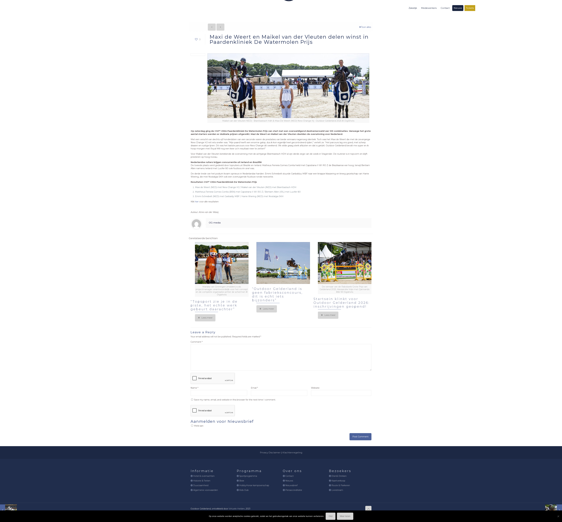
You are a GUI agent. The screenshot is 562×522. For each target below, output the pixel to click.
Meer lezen (345, 516)
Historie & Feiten (201, 480)
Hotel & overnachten (204, 476)
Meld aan (198, 425)
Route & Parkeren (340, 485)
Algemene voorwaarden (205, 490)
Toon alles (366, 27)
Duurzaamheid (200, 485)
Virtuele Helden (237, 508)
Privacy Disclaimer (270, 452)
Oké (331, 516)
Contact (289, 476)
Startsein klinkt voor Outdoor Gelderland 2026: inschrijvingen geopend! (341, 303)
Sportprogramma (248, 476)
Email (254, 388)
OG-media (215, 222)
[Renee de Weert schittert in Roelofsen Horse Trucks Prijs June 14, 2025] (553, 510)
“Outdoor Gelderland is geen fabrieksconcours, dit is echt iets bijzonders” (277, 294)
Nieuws (289, 480)
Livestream (337, 490)
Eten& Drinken (339, 476)
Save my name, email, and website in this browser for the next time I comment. (235, 399)
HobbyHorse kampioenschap (254, 485)
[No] (558, 516)
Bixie (241, 480)
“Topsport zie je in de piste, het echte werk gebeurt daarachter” (214, 305)
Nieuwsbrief (291, 485)
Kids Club (244, 490)
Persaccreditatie (293, 490)
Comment (197, 342)
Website (315, 388)
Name (194, 388)
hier (197, 201)
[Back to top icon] (368, 509)
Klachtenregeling (292, 452)
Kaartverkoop (338, 480)
